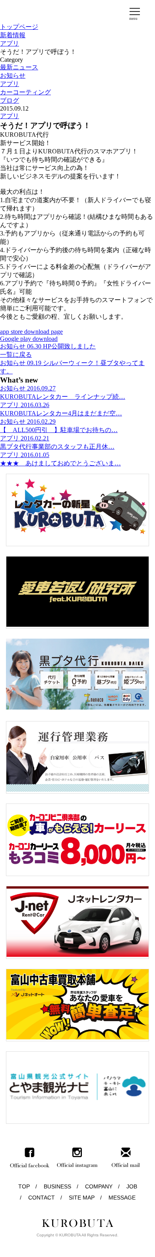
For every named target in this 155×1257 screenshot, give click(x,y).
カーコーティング (25, 92)
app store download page (31, 331)
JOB (131, 1186)
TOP (24, 1186)
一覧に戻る (16, 354)
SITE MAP (82, 1197)
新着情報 (12, 35)
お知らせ (12, 75)
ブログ (9, 100)
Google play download (29, 338)
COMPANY (98, 1186)
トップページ (19, 26)
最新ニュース (19, 67)
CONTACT (41, 1197)
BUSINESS (57, 1186)
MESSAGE (122, 1197)
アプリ (9, 43)
